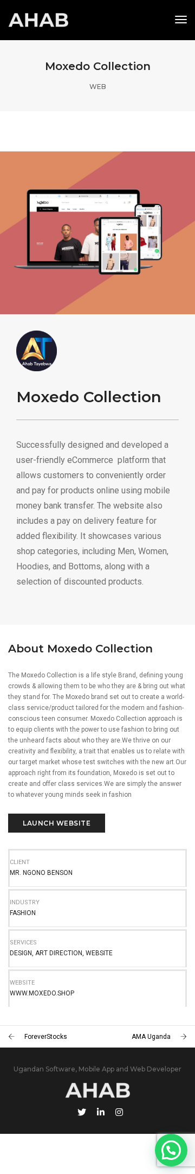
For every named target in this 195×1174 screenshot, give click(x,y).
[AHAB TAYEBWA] (38, 19)
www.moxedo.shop (42, 993)
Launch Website (56, 823)
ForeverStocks (45, 1036)
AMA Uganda (151, 1036)
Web (97, 87)
